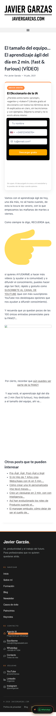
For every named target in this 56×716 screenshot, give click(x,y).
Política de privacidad (12, 706)
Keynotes (8, 616)
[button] (28, 30)
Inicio (6, 573)
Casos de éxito (10, 604)
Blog (5, 592)
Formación (8, 586)
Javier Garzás (14, 75)
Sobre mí (7, 579)
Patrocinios (9, 610)
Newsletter (8, 598)
